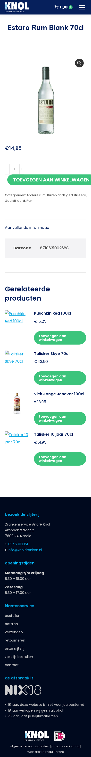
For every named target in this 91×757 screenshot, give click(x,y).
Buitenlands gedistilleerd (66, 195)
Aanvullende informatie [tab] (27, 227)
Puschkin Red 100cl (52, 313)
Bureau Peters (52, 752)
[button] (79, 63)
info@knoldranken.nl (25, 550)
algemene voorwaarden (29, 746)
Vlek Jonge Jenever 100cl (59, 394)
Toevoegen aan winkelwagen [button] (52, 337)
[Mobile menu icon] (81, 7)
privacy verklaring (65, 746)
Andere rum (36, 195)
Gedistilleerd (15, 200)
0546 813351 (18, 544)
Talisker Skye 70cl (51, 353)
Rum (29, 200)
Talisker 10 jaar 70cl (53, 434)
